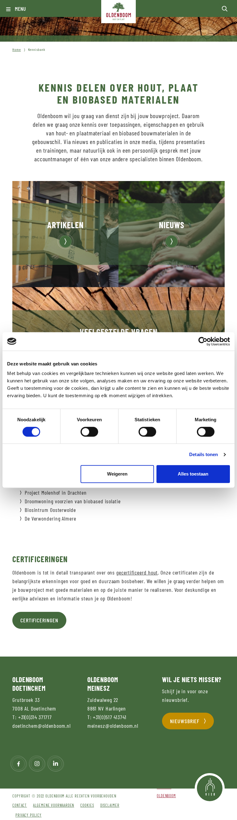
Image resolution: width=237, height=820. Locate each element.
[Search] (224, 8)
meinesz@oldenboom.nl (112, 725)
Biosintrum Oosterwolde (50, 509)
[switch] (89, 432)
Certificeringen (39, 620)
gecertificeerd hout (137, 572)
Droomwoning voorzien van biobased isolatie (73, 501)
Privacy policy (28, 815)
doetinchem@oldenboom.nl (41, 725)
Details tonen (203, 454)
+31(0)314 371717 (35, 717)
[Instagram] (37, 764)
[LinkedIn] (55, 764)
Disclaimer (109, 805)
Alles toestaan (193, 473)
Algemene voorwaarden (53, 805)
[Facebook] (18, 764)
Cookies (87, 805)
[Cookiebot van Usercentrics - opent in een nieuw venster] (203, 341)
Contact (19, 805)
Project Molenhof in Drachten (56, 492)
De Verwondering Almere (50, 518)
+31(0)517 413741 (109, 717)
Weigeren (117, 473)
